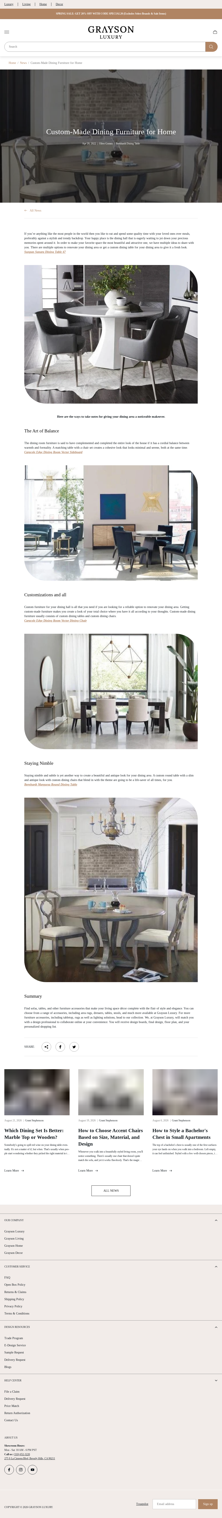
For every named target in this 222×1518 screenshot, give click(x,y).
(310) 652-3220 (22, 1454)
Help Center (12, 1380)
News (23, 63)
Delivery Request (14, 1359)
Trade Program (13, 1338)
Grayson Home (13, 1245)
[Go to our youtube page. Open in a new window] (32, 1469)
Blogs (7, 1367)
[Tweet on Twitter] (74, 1047)
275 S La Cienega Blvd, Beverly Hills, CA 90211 (29, 1458)
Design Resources (17, 1327)
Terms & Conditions (16, 1313)
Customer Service (17, 1266)
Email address (165, 1504)
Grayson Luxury (14, 1231)
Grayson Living (14, 1238)
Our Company (14, 1220)
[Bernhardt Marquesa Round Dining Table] (111, 890)
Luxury (8, 4)
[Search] (212, 47)
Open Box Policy (14, 1284)
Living (26, 4)
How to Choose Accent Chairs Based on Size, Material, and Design (110, 1137)
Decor (59, 4)
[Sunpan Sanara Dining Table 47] (111, 334)
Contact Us (11, 1420)
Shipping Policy (14, 1299)
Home (43, 4)
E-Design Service (15, 1345)
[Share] (46, 1047)
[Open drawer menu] (6, 32)
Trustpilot (142, 1504)
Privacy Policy (13, 1306)
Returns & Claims (15, 1292)
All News (35, 210)
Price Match (11, 1406)
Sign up (208, 1504)
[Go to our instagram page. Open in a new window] (21, 1469)
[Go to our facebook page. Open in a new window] (9, 1469)
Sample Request (14, 1352)
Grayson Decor (13, 1252)
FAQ (7, 1277)
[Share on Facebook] (60, 1047)
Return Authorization (17, 1413)
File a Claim (12, 1391)
